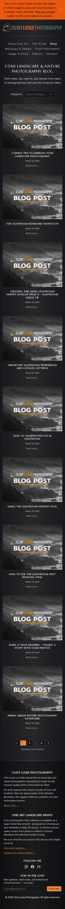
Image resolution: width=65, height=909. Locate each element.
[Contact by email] (38, 866)
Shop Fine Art (18, 43)
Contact (51, 53)
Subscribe (54, 888)
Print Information (47, 48)
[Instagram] (26, 866)
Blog (53, 43)
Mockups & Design (18, 48)
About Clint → (11, 805)
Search (37, 53)
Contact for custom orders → (19, 852)
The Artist (39, 43)
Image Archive (18, 53)
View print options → (15, 848)
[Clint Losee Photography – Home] (32, 27)
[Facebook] (32, 866)
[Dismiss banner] (61, 9)
